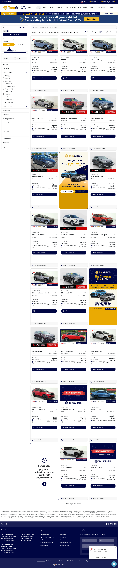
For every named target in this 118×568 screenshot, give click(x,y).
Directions (63, 537)
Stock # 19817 (64, 465)
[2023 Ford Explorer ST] (44, 395)
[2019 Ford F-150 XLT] (103, 453)
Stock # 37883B (36, 291)
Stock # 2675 (35, 349)
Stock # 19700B (95, 407)
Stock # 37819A (95, 349)
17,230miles (82, 120)
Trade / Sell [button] (101, 8)
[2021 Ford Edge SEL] (44, 337)
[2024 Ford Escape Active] (103, 104)
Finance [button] (59, 8)
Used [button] (51, 8)
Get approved (64, 540)
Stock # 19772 (94, 232)
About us (63, 535)
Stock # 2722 (64, 116)
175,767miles (82, 353)
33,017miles (111, 353)
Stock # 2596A (65, 232)
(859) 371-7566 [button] (9, 553)
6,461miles (53, 295)
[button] (8, 1)
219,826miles (111, 412)
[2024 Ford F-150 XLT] (44, 104)
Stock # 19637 (35, 232)
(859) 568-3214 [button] (9, 540)
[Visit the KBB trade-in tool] (59, 19)
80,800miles (53, 179)
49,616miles (82, 237)
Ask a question (40, 78)
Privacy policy (45, 545)
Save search (16, 34)
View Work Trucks (46, 537)
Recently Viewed (108, 2)
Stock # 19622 (36, 116)
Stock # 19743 (35, 58)
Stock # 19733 (65, 58)
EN (84, 2)
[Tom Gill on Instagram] (115, 524)
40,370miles (111, 179)
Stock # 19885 (65, 407)
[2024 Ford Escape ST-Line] (44, 45)
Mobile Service (83, 8)
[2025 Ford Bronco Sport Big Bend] (44, 279)
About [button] (111, 8)
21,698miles (82, 470)
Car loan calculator (47, 542)
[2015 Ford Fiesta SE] (44, 162)
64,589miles (53, 120)
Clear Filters (23, 28)
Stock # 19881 (94, 465)
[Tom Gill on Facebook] (107, 524)
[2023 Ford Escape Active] (74, 220)
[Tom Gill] (18, 7)
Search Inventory (38, 7)
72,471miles (111, 470)
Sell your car (44, 540)
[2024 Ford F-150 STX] (103, 337)
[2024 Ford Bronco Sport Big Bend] (74, 104)
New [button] (44, 8)
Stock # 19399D (65, 349)
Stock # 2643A (36, 174)
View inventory (45, 535)
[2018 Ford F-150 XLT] (74, 279)
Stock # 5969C (95, 116)
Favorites (94, 2)
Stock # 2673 (94, 174)
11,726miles (82, 62)
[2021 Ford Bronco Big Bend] (74, 453)
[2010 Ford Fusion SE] (103, 395)
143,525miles (82, 295)
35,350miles (53, 237)
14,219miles (53, 62)
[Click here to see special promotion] (59, 14)
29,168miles (111, 237)
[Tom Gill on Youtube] (111, 524)
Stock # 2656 (65, 291)
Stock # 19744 (94, 58)
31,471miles (53, 412)
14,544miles (111, 62)
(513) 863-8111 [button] (28, 540)
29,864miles (82, 412)
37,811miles (111, 120)
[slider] (3, 52)
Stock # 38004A (36, 407)
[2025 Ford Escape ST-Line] (74, 395)
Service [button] (92, 8)
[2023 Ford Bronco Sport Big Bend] (103, 220)
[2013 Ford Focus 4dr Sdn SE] (74, 337)
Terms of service (65, 542)
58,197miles (53, 353)
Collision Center (71, 8)
